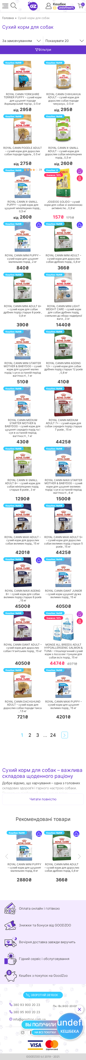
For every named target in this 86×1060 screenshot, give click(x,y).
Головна (8, 18)
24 (53, 735)
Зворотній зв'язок (44, 995)
